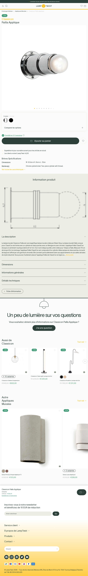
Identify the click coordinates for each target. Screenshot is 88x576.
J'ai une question (44, 328)
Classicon (8, 19)
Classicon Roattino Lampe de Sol (70, 380)
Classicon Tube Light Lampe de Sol (41, 376)
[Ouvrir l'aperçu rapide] (26, 372)
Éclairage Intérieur (7, 11)
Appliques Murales (20, 11)
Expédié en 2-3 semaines (9, 495)
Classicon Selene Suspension (11, 380)
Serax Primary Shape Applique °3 (11, 474)
